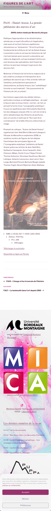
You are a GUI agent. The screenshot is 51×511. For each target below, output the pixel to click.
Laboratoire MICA (30, 395)
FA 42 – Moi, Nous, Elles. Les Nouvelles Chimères (24, 435)
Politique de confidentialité (33, 409)
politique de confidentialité (11, 485)
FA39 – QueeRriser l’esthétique (17, 453)
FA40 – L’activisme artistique (16, 448)
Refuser (25, 499)
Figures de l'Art (19, 3)
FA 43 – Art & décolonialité (15, 430)
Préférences (25, 505)
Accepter (25, 492)
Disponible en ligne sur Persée (16, 254)
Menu (27, 13)
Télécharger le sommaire (14, 248)
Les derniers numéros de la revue (23, 423)
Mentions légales (13, 409)
